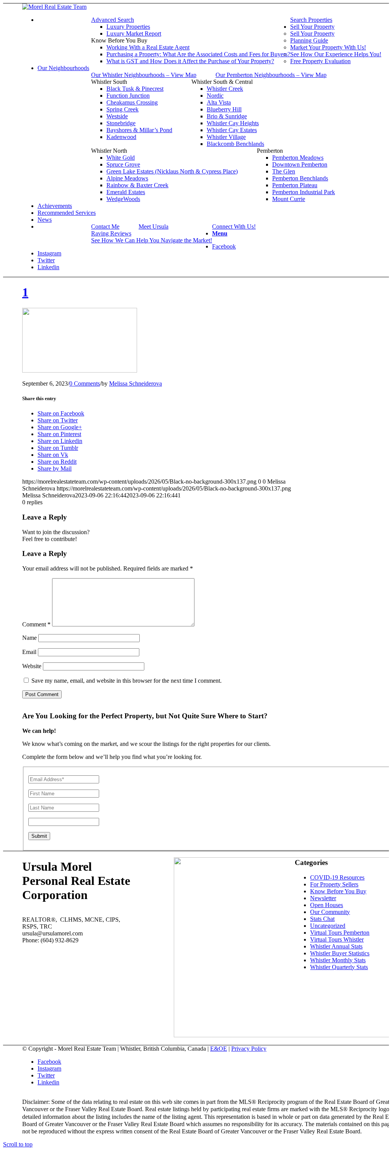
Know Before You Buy (338, 891)
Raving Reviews (111, 233)
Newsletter (323, 898)
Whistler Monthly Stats (338, 960)
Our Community (330, 912)
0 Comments (84, 383)
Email (29, 652)
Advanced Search (112, 19)
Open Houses (326, 905)
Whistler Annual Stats (336, 946)
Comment (36, 624)
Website (31, 666)
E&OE (218, 1048)
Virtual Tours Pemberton (339, 932)
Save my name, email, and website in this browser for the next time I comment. (126, 680)
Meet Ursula (153, 226)
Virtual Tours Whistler (337, 939)
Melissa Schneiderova (135, 383)
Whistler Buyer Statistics (339, 953)
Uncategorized (327, 925)
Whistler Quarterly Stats (339, 967)
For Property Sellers (334, 884)
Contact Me (105, 226)
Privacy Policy (248, 1048)
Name (29, 637)
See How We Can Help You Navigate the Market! (151, 240)
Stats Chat (322, 919)
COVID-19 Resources (337, 877)
